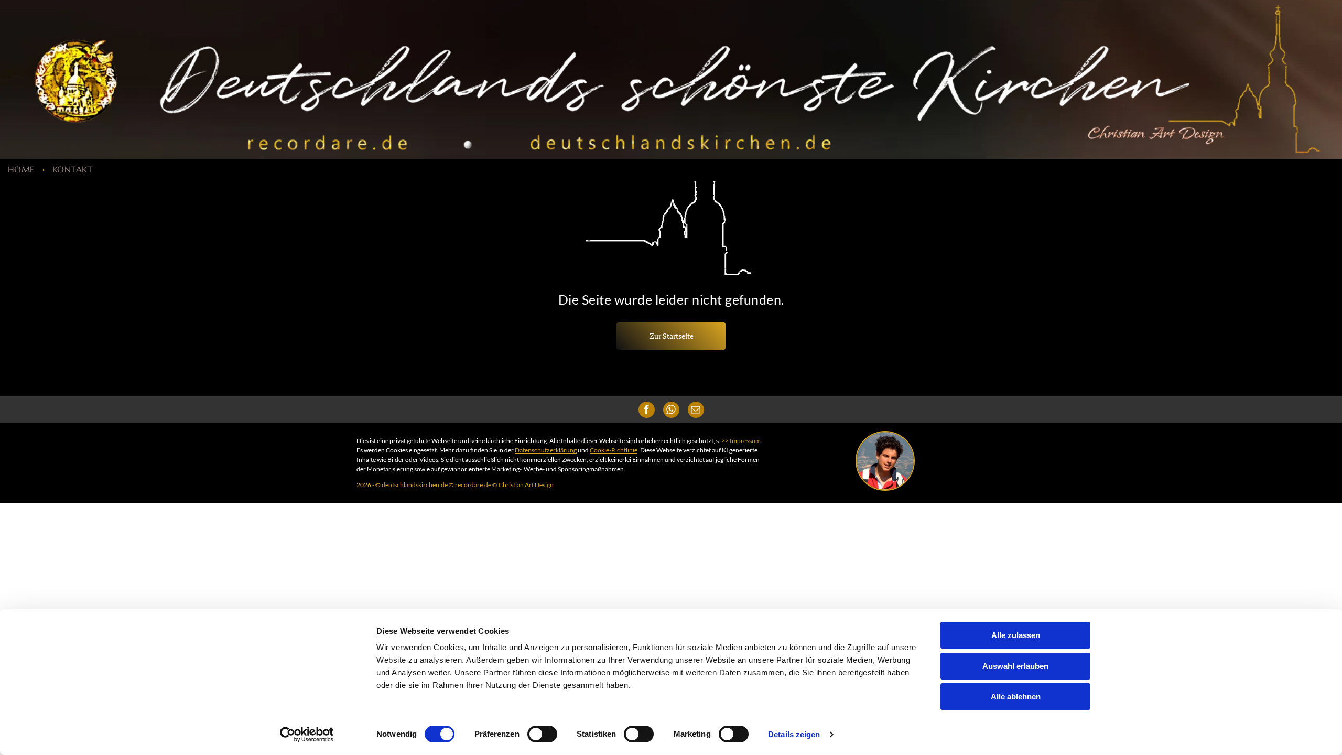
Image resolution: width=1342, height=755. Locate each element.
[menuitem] (22, 169)
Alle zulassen (1015, 635)
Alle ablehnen (1016, 696)
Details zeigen (794, 734)
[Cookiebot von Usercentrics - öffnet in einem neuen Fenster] (307, 734)
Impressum (745, 441)
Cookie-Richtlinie (613, 450)
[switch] (542, 734)
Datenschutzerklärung (546, 450)
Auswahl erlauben (1015, 666)
